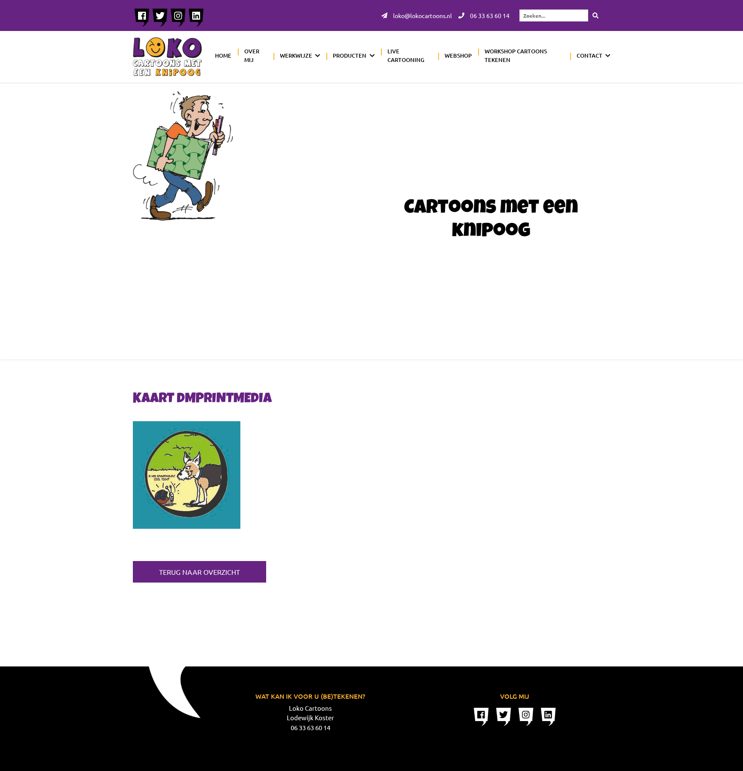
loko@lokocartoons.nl (422, 15)
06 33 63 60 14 (489, 15)
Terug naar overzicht (199, 571)
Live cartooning (405, 55)
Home (223, 55)
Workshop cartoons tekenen (516, 55)
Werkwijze (296, 55)
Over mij (251, 55)
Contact (589, 55)
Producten (349, 55)
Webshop (458, 55)
